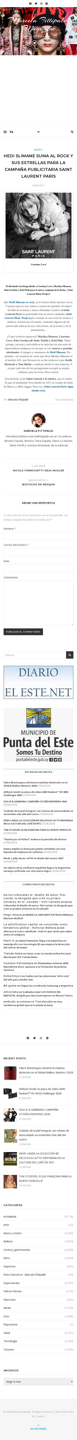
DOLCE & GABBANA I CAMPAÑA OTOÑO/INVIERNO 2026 (35, 801)
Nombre (10, 528)
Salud (7, 1333)
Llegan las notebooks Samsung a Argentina (47, 985)
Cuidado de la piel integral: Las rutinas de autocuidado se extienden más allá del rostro (38, 812)
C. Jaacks (40, 1416)
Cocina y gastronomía (17, 1249)
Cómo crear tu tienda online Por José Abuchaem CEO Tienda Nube (37, 955)
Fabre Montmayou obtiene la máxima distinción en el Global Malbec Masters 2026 (36, 784)
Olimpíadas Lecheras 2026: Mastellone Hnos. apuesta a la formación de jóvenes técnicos (36, 967)
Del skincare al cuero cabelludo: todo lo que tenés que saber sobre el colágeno (38, 931)
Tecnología (10, 1341)
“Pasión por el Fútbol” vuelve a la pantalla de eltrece (35, 839)
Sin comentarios (64, 399)
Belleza (8, 1241)
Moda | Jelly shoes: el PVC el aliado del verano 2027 (33, 858)
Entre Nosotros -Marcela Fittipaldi (24, 1274)
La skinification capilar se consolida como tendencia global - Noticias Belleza (36, 926)
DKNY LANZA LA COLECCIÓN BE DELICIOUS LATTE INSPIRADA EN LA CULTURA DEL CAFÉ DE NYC (38, 822)
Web (6, 561)
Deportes (10, 1266)
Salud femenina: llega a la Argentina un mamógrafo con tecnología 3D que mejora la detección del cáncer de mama (37, 944)
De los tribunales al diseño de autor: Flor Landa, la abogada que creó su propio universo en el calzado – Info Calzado (35, 898)
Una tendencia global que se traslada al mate (33, 1003)
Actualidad (10, 1216)
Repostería (10, 1324)
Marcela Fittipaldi (18, 399)
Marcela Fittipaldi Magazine (38, 24)
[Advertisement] (38, 91)
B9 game (10, 985)
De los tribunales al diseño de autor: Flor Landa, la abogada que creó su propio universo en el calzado (38, 905)
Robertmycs (12, 976)
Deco (7, 1258)
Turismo (9, 1349)
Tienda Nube (13, 953)
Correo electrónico (16, 545)
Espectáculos (12, 1283)
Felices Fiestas (13, 1291)
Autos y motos (13, 1233)
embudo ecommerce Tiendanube (28, 1001)
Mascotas (10, 1299)
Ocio (6, 1316)
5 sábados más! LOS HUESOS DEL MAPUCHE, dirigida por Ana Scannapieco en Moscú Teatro (38, 993)
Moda (38, 149)
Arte (6, 1224)
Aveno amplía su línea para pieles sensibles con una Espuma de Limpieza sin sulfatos (34, 850)
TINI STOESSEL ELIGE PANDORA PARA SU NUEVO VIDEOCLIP (37, 829)
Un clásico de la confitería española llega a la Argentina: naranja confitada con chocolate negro (37, 869)
